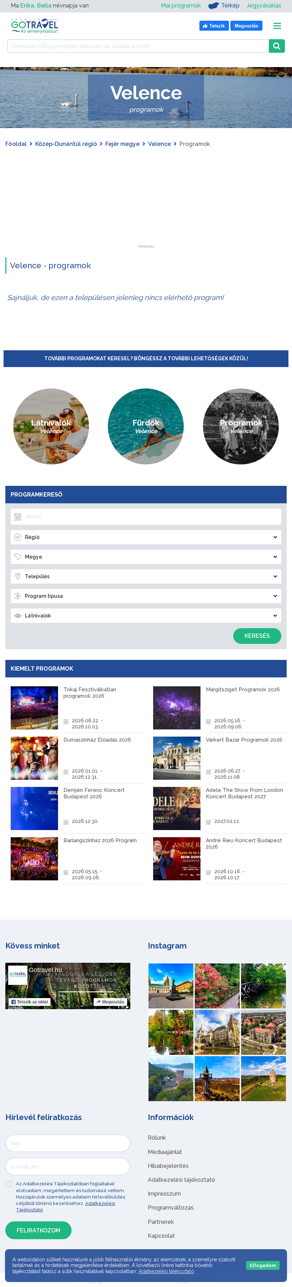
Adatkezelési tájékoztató (181, 1179)
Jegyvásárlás (264, 5)
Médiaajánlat (165, 1152)
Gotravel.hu (45, 969)
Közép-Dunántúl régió (66, 144)
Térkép (230, 5)
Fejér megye (122, 144)
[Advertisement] (146, 200)
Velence (159, 144)
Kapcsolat (161, 1235)
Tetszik (32, 1001)
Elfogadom (263, 1265)
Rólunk (157, 1137)
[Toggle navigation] (277, 26)
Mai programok (181, 5)
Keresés (257, 635)
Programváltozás (171, 1207)
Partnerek (161, 1222)
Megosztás (113, 1001)
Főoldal (16, 144)
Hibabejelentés (168, 1166)
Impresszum (164, 1193)
